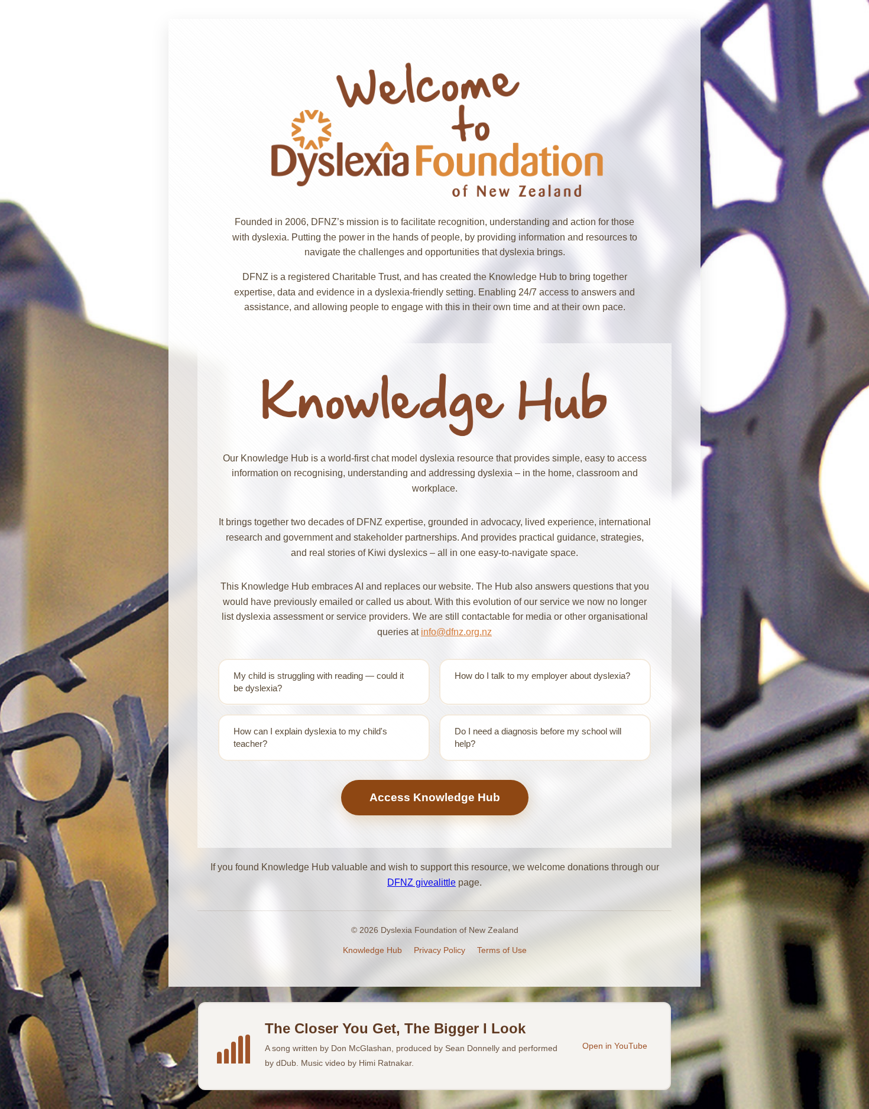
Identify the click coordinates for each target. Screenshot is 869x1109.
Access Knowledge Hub (434, 797)
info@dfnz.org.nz (456, 632)
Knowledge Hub (372, 950)
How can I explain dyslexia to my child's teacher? (310, 737)
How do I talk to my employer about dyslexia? (542, 676)
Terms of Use (502, 950)
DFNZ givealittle (421, 882)
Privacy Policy (439, 950)
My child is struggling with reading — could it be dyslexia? (319, 682)
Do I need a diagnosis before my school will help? (538, 737)
